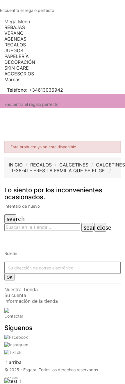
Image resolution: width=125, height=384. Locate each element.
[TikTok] (13, 351)
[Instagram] (16, 344)
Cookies (11, 378)
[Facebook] (16, 336)
